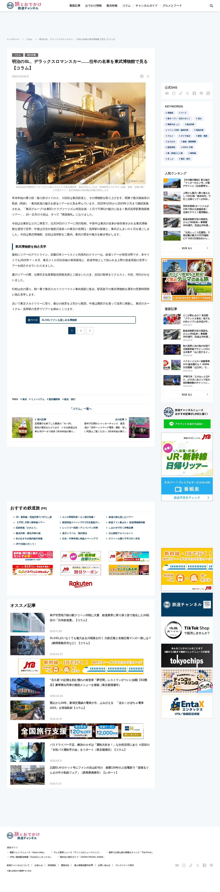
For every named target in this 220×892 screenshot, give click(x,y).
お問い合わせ (104, 865)
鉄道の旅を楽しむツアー (121, 517)
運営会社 (65, 865)
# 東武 (23, 399)
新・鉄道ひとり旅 (175, 153)
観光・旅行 (185, 159)
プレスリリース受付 (124, 865)
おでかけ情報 (93, 5)
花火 (200, 118)
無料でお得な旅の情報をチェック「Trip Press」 (131, 852)
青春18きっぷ (173, 124)
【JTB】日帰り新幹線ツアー (30, 522)
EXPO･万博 (188, 147)
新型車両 (171, 147)
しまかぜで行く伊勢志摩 (121, 527)
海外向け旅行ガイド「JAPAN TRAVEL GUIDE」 (82, 857)
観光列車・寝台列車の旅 (28, 533)
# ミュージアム (37, 399)
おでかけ (171, 142)
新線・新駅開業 (189, 142)
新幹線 (193, 153)
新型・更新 (202, 136)
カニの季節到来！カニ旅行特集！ (79, 517)
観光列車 (190, 124)
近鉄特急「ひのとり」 (27, 527)
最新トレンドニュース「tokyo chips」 (28, 852)
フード (183, 113)
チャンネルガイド (147, 5)
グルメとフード (172, 5)
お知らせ (39, 865)
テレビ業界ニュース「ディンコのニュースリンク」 (77, 852)
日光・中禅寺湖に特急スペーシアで (80, 538)
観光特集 (112, 5)
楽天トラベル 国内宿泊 (74, 533)
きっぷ (170, 159)
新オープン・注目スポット (179, 118)
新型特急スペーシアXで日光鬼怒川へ (81, 522)
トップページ (13, 39)
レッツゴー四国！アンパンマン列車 (80, 527)
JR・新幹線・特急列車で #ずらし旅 (34, 517)
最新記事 (74, 5)
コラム (126, 5)
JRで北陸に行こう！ (26, 544)
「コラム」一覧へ (81, 408)
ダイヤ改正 (185, 136)
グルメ (170, 136)
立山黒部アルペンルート (121, 533)
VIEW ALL (187, 248)
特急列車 (200, 130)
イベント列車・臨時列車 (178, 130)
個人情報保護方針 (82, 865)
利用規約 (52, 865)
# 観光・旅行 (68, 399)
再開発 (170, 113)
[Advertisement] (110, 24)
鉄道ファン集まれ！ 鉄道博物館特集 (127, 522)
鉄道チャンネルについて (18, 865)
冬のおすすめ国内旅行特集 (29, 538)
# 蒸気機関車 (53, 399)
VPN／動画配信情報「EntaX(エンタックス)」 (31, 857)
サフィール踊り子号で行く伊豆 (124, 538)
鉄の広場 (31, 55)
